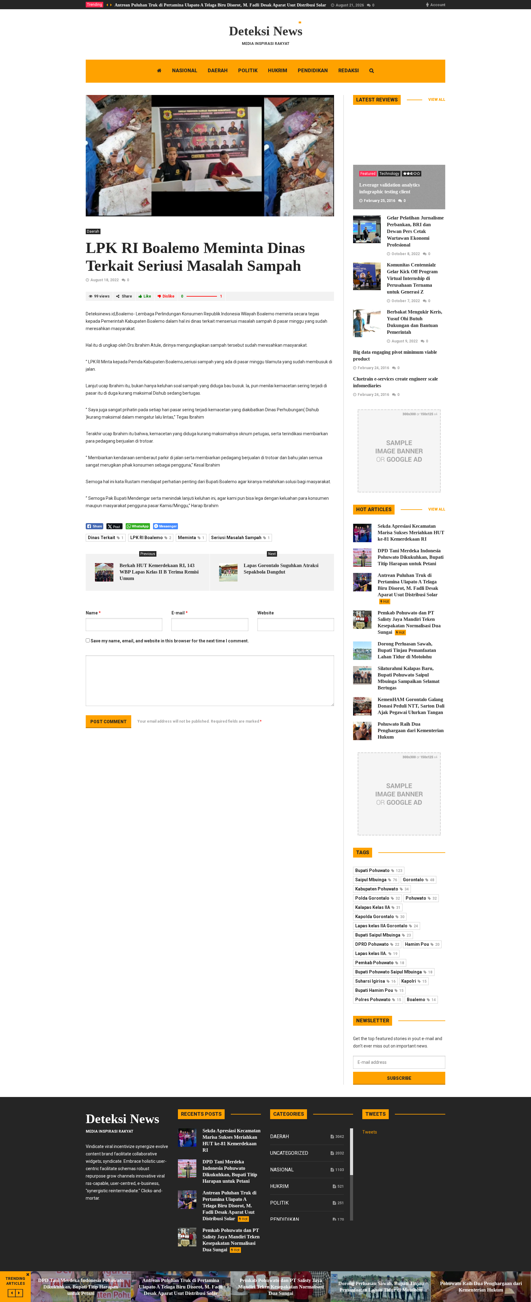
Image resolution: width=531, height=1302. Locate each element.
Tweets (369, 1132)
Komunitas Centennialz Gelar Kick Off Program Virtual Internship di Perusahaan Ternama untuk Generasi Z (412, 278)
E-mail (179, 612)
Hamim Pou (422, 944)
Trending (94, 4)
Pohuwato (421, 898)
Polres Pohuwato (378, 999)
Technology (389, 174)
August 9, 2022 (404, 341)
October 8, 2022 (405, 254)
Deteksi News (265, 31)
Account (437, 5)
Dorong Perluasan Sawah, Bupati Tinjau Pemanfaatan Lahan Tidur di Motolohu (407, 650)
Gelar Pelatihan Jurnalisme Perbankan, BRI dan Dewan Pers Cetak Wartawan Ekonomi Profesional (415, 231)
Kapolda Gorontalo (379, 916)
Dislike (169, 296)
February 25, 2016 (379, 201)
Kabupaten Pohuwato (382, 888)
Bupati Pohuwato (378, 870)
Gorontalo (418, 879)
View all (436, 99)
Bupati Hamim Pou (379, 990)
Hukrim (279, 1186)
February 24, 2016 (373, 368)
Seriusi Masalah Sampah (240, 537)
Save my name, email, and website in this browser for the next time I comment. (170, 640)
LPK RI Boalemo (150, 537)
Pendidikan (284, 1219)
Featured (368, 174)
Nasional (282, 1170)
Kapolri (414, 981)
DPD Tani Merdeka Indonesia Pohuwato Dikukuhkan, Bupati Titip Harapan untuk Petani (410, 557)
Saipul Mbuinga (376, 879)
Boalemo (421, 999)
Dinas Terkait (106, 537)
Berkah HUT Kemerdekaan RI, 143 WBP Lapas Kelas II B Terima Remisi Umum (159, 572)
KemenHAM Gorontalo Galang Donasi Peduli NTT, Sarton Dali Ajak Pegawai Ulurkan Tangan (411, 706)
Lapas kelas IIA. (376, 953)
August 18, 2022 (104, 280)
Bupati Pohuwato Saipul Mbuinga (393, 971)
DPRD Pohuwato (377, 944)
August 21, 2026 (350, 5)
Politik (279, 1203)
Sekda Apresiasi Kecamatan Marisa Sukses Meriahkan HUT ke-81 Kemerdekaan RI (411, 532)
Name (93, 612)
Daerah (93, 231)
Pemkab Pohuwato (379, 962)
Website (266, 612)
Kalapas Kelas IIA (377, 907)
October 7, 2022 (405, 301)
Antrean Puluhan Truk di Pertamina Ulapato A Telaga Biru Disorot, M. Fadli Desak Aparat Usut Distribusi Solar (220, 5)
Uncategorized (289, 1153)
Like (147, 296)
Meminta (191, 537)
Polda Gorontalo (377, 898)
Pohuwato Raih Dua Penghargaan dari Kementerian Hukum (411, 730)
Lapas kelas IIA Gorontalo (386, 925)
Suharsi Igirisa (375, 981)
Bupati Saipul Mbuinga (383, 935)
